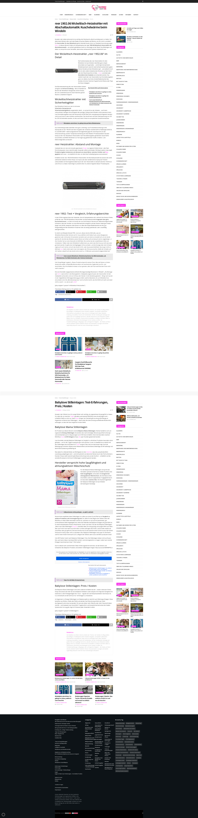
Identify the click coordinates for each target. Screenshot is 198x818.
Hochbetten (120, 117)
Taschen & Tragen (121, 178)
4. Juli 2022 (130, 42)
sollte (74, 282)
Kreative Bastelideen (121, 749)
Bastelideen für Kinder (129, 728)
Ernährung (119, 93)
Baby (90, 14)
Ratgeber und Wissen (60, 719)
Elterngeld (118, 733)
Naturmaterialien (120, 757)
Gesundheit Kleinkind (122, 114)
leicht (59, 274)
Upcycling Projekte (120, 768)
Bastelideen (119, 728)
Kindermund (88, 1)
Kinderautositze (120, 744)
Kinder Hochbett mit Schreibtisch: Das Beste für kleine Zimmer (136, 221)
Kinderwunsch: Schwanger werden (62, 723)
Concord (130, 731)
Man (78, 444)
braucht (74, 526)
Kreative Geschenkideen (122, 752)
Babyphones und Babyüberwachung (127, 69)
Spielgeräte (119, 167)
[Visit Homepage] (99, 7)
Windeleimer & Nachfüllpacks (125, 199)
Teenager (113, 14)
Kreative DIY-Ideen (132, 749)
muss (100, 73)
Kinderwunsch (69, 14)
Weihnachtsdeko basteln (122, 771)
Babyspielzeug (120, 75)
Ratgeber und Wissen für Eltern (126, 146)
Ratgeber (128, 14)
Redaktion (58, 35)
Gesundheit (119, 108)
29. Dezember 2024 (132, 31)
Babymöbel (119, 66)
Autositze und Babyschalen (124, 58)
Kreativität (118, 755)
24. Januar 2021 (66, 383)
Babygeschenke (130, 723)
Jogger (56, 772)
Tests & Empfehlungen (60, 1)
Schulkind (105, 14)
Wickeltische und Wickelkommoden (127, 196)
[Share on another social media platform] (111, 299)
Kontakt (135, 14)
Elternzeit (118, 736)
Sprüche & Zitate (81, 1)
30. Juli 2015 (85, 370)
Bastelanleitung (120, 725)
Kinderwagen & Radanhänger (125, 128)
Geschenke (119, 105)
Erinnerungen (120, 90)
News (117, 143)
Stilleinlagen (68, 619)
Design (85, 148)
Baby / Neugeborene (59, 733)
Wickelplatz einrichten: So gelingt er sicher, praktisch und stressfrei (137, 252)
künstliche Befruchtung (129, 755)
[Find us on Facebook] (142, 1)
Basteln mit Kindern (121, 731)
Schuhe (118, 155)
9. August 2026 (71, 356)
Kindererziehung (120, 747)
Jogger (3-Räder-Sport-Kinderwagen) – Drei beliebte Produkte (68, 773)
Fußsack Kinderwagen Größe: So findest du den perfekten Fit (122, 251)
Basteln (118, 78)
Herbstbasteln (119, 741)
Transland (134, 763)
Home (56, 19)
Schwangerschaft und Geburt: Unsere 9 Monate (65, 725)
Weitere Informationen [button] (84, 562)
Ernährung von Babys (122, 96)
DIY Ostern (136, 731)
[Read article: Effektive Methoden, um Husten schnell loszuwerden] (121, 418)
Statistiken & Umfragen (71, 1)
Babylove (61, 619)
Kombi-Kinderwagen (131, 747)
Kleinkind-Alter (58, 735)
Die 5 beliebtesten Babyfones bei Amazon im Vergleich (67, 754)
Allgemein (119, 52)
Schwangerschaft (81, 14)
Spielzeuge (119, 170)
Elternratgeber (126, 733)
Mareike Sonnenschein (61, 356)
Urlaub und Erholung (122, 190)
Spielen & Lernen (121, 164)
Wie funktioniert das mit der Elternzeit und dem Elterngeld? (68, 721)
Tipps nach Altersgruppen (60, 732)
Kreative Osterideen (135, 752)
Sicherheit (89, 452)
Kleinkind (97, 14)
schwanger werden (120, 763)
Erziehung (119, 99)
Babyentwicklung (120, 723)
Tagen (72, 416)
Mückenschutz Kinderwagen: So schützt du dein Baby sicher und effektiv (137, 236)
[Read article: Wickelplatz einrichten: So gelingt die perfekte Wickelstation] (99, 344)
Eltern (121, 14)
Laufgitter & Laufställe (123, 137)
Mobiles (118, 140)
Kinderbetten (138, 744)
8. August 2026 (79, 706)
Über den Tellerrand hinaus (124, 187)
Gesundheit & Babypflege (83, 19)
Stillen (74, 619)
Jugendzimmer (120, 120)
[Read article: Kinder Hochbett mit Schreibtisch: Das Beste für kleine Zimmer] (137, 213)
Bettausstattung (121, 81)
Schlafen (139, 757)
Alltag (118, 55)
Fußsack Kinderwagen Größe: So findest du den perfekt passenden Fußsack (135, 408)
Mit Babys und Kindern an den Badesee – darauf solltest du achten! (135, 38)
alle (80, 437)
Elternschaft (135, 733)
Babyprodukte (73, 19)
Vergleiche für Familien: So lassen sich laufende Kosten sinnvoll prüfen (121, 221)
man (61, 249)
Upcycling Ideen (128, 765)
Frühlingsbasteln (130, 739)
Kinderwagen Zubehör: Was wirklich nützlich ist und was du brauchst (103, 698)
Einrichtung (120, 84)
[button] (60, 291)
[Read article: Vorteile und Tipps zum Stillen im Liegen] (121, 30)
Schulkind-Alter (58, 738)
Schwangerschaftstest (131, 760)
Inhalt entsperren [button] (84, 558)
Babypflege (138, 723)
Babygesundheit (121, 64)
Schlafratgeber (121, 149)
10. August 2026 (71, 682)
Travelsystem (119, 765)
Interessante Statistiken (61, 787)
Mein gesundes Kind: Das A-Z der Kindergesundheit (66, 727)
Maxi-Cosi (139, 755)
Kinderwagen (120, 125)
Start (61, 14)
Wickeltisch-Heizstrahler (65, 294)
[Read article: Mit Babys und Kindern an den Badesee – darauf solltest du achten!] (121, 39)
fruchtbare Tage (120, 739)
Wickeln (91, 19)
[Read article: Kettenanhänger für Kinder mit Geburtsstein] (122, 229)
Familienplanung (134, 736)
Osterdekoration (130, 757)
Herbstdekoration (129, 741)
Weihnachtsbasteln (131, 768)
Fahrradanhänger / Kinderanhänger (127, 102)
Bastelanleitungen (130, 725)
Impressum (58, 790)
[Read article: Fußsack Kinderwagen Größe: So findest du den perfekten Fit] (122, 244)
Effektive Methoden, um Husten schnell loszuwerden (134, 416)
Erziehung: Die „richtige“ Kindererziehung (64, 730)
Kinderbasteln (129, 744)
